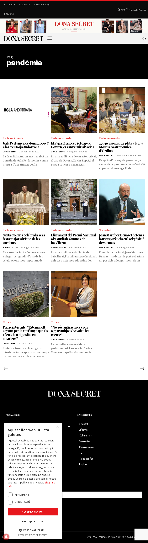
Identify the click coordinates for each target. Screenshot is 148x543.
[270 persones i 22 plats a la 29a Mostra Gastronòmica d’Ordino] (122, 110)
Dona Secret (9, 151)
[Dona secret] (23, 38)
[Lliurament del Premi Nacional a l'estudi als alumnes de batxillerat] (74, 202)
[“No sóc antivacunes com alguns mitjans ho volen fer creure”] (74, 294)
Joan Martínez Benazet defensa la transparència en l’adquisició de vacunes (121, 239)
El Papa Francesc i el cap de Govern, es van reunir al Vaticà (72, 145)
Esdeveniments (13, 138)
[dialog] (33, 481)
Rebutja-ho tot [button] (33, 521)
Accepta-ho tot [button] (33, 511)
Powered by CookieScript (32, 535)
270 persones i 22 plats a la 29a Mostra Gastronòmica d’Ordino (121, 147)
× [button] (57, 427)
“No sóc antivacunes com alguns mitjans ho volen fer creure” (70, 331)
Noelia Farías (10, 247)
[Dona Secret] (74, 393)
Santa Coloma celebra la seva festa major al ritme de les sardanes (24, 239)
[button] (144, 38)
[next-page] (142, 368)
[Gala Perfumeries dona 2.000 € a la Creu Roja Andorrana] (26, 110)
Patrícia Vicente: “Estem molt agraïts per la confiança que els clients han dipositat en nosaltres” (25, 333)
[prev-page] (6, 368)
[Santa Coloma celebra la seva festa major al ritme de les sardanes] (26, 202)
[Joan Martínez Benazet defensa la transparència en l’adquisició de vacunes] (122, 202)
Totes (7, 322)
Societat (105, 230)
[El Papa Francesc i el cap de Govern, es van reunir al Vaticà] (74, 110)
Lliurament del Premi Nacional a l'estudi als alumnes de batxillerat (73, 239)
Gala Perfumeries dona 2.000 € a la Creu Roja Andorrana (26, 145)
